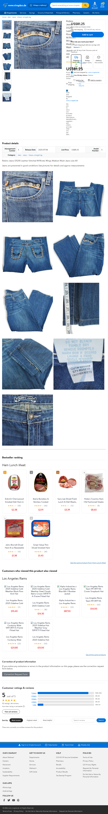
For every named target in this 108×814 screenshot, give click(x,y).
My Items (95, 13)
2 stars (34, 702)
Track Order (69, 745)
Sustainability (7, 772)
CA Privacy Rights (89, 764)
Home (4, 17)
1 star (34, 705)
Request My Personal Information (90, 769)
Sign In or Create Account (31, 745)
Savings (32, 13)
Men (9, 17)
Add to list (79, 80)
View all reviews (11, 711)
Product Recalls (62, 772)
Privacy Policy (88, 761)
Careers (86, 13)
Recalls (58, 764)
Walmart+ (33, 768)
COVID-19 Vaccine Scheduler (67, 757)
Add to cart (87, 34)
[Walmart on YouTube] (13, 800)
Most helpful (47, 720)
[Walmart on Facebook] (4, 800)
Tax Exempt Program (63, 775)
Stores (31, 761)
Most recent (16, 720)
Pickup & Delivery (63, 13)
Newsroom (7, 764)
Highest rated (32, 720)
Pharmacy (76, 13)
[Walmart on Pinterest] (18, 800)
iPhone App (7, 787)
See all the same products (96, 654)
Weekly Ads (85, 745)
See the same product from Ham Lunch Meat (88, 562)
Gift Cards (33, 772)
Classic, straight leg (24, 17)
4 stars (33, 696)
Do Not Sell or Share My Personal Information (92, 775)
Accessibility (60, 768)
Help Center (52, 745)
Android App (7, 791)
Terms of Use (87, 757)
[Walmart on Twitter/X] (8, 800)
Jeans (14, 17)
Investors (6, 768)
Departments (12, 13)
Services (23, 13)
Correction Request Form (16, 674)
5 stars (34, 693)
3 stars (34, 699)
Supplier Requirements (11, 775)
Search (101, 720)
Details (90, 75)
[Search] (85, 5)
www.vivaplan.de (72, 100)
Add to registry (96, 80)
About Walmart (8, 757)
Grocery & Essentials (45, 13)
